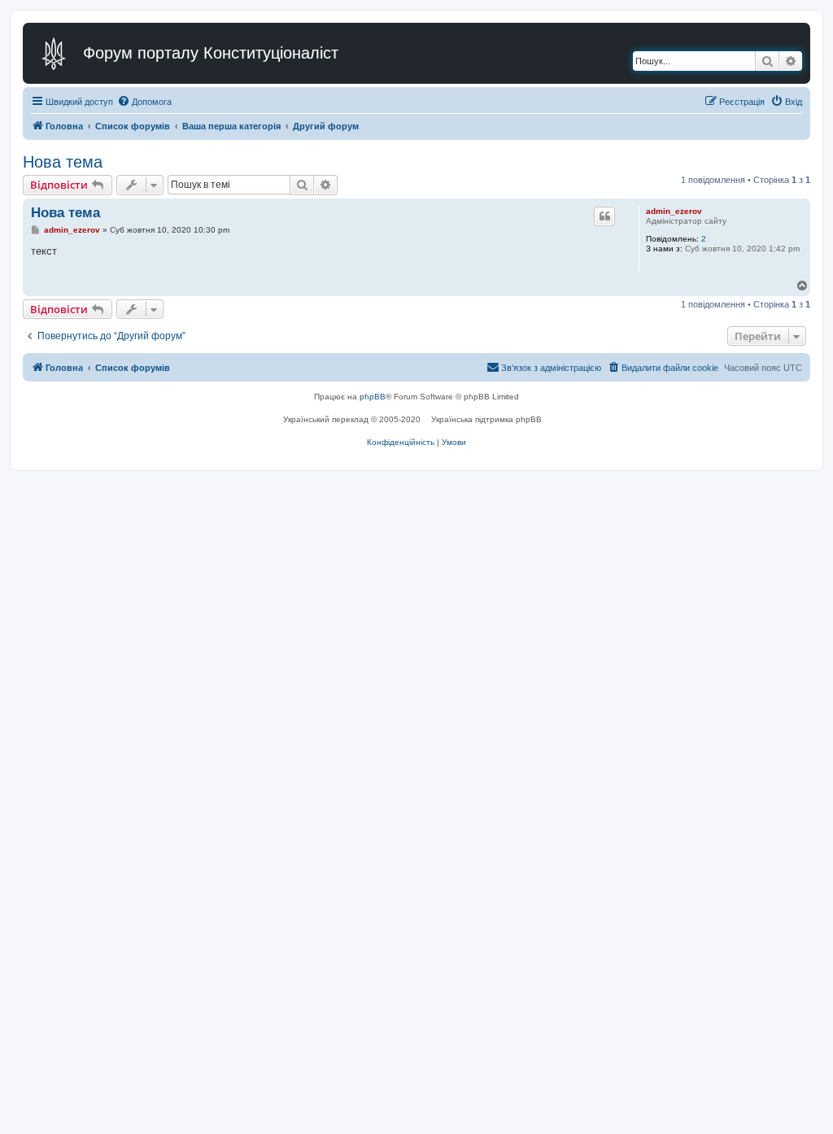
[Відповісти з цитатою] (604, 216)
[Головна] (55, 53)
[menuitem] (144, 101)
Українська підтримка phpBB (486, 419)
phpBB (373, 396)
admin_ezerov (674, 211)
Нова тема (62, 162)
